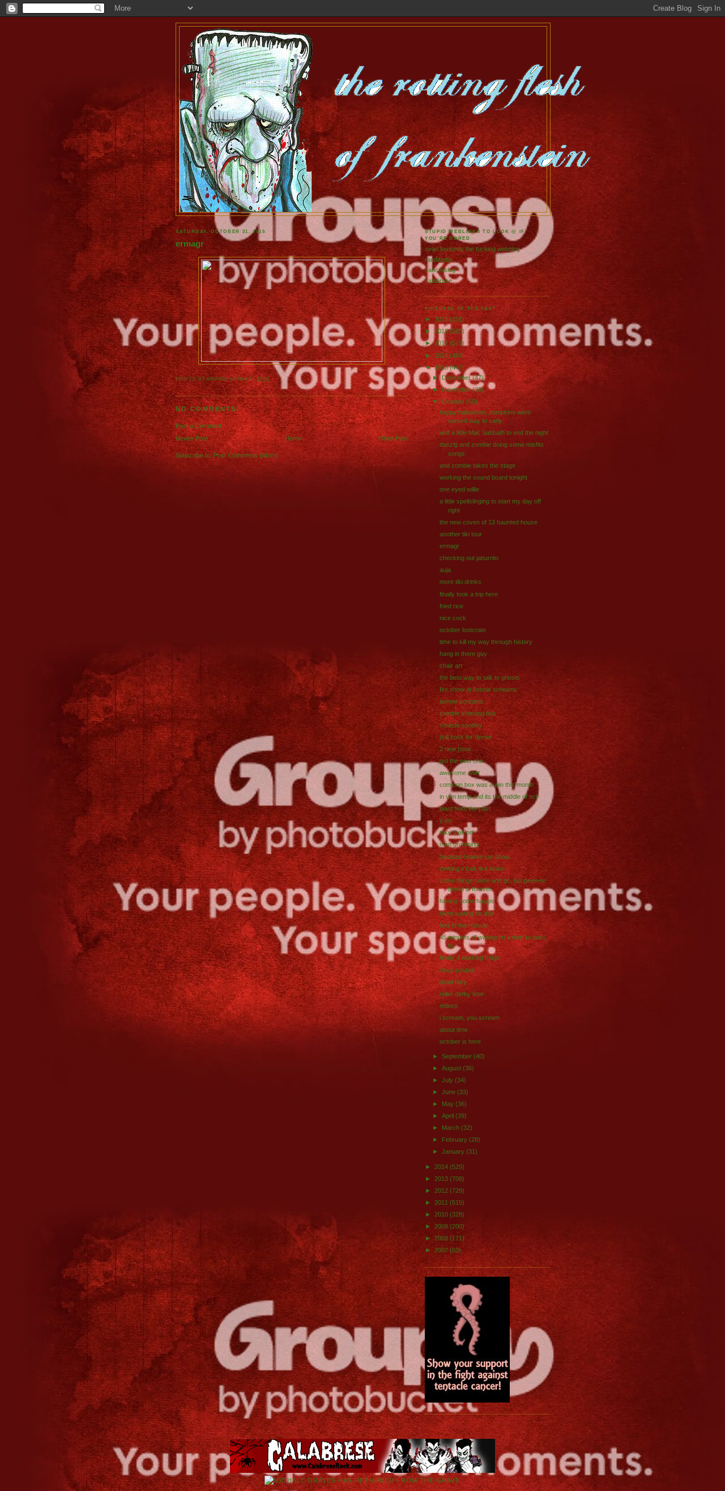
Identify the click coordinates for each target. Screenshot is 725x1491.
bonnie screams (462, 701)
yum (445, 820)
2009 (442, 1226)
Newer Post (192, 438)
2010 (442, 1214)
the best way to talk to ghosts (480, 677)
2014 (442, 1166)
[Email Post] (272, 379)
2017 (442, 343)
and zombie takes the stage (477, 465)
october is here (460, 1041)
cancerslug (440, 269)
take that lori (456, 832)
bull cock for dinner (466, 737)
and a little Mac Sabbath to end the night (494, 432)
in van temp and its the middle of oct (489, 796)
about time (454, 1029)
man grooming (459, 844)
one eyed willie (459, 489)
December (457, 377)
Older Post (393, 438)
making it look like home (472, 868)
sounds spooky (461, 725)
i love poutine (457, 970)
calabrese (438, 280)
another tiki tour (461, 534)
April (448, 1115)
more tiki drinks (460, 581)
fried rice (451, 606)
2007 (442, 1250)
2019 (442, 319)
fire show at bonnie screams (478, 689)
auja (445, 569)
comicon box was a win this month (487, 784)
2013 (442, 1178)
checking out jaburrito (469, 557)
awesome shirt (460, 772)
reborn (449, 1005)
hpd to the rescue (464, 925)
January (454, 1151)
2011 (442, 1202)
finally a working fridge (470, 957)
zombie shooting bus (468, 713)
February (455, 1139)
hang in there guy (463, 653)
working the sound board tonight (483, 477)
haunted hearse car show (475, 856)
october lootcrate (463, 629)
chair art (451, 665)
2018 (442, 331)
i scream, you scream (470, 1017)
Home (293, 438)
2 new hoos (455, 749)
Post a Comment (198, 425)
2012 (442, 1190)
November (457, 389)
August (452, 1068)
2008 (442, 1238)
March (451, 1127)
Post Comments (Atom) (246, 455)
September (458, 1056)
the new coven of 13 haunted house (489, 522)
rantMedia (438, 259)
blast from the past (465, 808)
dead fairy (453, 982)
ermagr (190, 243)
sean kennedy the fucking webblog (472, 248)
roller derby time (462, 993)
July (448, 1080)
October (454, 401)
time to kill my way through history (486, 641)
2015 (442, 367)
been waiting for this (467, 913)
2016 (442, 355)
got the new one (461, 760)
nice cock (453, 618)
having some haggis (467, 900)
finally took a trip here (469, 594)
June (449, 1091)
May (448, 1103)
